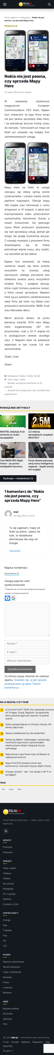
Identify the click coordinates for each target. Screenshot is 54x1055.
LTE (5, 946)
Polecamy (8, 852)
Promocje (7, 847)
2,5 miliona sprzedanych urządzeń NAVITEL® (40, 434)
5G (4, 940)
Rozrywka (8, 1013)
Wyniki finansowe (11, 967)
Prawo (6, 982)
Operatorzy (10, 913)
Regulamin (38, 1042)
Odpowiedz (15, 551)
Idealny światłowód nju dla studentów (25, 733)
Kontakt (15, 1042)
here (10, 379)
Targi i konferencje (12, 972)
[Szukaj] (49, 4)
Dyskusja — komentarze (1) (18, 478)
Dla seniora (8, 883)
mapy (16, 379)
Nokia (30, 376)
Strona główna (11, 17)
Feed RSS (7, 1046)
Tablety (6, 878)
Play (5, 925)
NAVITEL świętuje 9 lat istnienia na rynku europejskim (12, 434)
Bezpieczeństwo (11, 1008)
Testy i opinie (9, 868)
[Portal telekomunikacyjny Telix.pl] (27, 4)
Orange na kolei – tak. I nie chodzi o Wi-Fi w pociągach (28, 773)
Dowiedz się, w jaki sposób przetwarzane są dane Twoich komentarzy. (25, 683)
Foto (5, 1024)
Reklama (7, 992)
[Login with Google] (13, 598)
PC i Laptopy (9, 894)
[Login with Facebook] (7, 598)
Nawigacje (25, 17)
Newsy (22, 376)
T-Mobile (7, 930)
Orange (6, 920)
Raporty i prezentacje (13, 961)
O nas (6, 1042)
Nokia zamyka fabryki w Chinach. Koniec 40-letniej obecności (28, 726)
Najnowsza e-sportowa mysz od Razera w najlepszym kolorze (27, 756)
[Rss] (6, 831)
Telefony (7, 873)
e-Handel (7, 987)
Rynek (37, 376)
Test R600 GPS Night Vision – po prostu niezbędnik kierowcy (11, 463)
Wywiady (7, 977)
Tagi (47, 1042)
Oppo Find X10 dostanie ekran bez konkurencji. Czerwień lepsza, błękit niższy (28, 764)
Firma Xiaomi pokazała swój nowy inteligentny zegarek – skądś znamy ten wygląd (41, 465)
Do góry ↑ (8, 1051)
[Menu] (5, 4)
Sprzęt (7, 861)
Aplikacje (7, 1019)
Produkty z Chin (11, 904)
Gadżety (7, 899)
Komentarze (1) (11, 573)
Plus (5, 935)
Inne (5, 1001)
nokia (22, 379)
